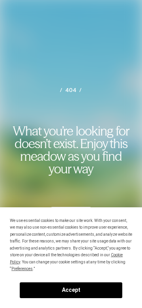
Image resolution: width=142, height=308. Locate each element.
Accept (71, 290)
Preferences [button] (22, 269)
